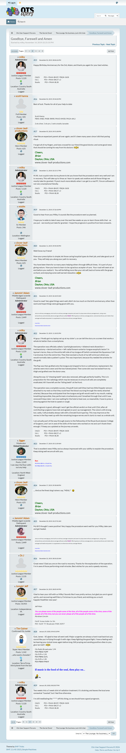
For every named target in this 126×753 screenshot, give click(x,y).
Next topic (110, 44)
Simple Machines (29, 749)
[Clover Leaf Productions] (21, 151)
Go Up (13, 722)
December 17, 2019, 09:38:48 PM (50, 485)
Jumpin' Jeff (22, 586)
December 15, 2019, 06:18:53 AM (50, 296)
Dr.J (22, 555)
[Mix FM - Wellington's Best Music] (21, 233)
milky (22, 56)
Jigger (22, 440)
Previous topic (98, 44)
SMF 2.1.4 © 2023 (13, 749)
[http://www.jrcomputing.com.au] (21, 84)
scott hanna (22, 96)
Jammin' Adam (22, 292)
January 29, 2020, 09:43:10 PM (49, 631)
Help (97, 750)
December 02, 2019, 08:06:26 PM (50, 60)
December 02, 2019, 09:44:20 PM (50, 99)
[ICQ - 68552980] (21, 81)
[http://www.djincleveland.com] (21, 119)
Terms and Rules (106, 750)
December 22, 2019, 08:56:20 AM (50, 558)
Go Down (14, 51)
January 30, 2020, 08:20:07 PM (49, 685)
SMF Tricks (19, 746)
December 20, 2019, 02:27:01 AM (50, 521)
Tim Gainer (22, 628)
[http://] (21, 579)
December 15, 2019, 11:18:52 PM (50, 333)
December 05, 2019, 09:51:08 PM (50, 131)
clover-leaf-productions (21, 129)
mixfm (22, 206)
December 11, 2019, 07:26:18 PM (50, 209)
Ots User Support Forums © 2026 (105, 747)
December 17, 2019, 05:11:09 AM (50, 443)
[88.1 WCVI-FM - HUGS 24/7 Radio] (21, 660)
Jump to (78, 733)
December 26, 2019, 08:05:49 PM (50, 589)
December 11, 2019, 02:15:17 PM (50, 170)
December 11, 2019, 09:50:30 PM (50, 246)
